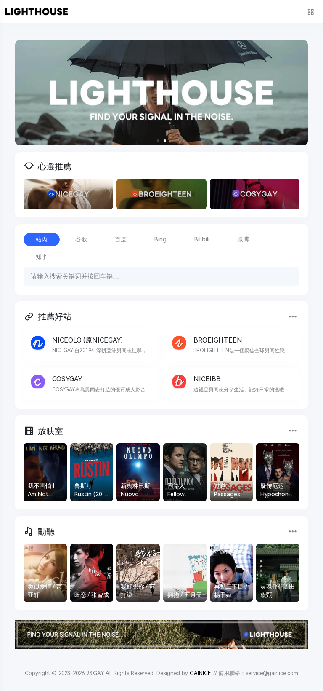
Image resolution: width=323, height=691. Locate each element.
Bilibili (201, 239)
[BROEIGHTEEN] (232, 345)
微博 (243, 239)
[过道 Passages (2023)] (231, 472)
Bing (160, 239)
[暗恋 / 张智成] (92, 573)
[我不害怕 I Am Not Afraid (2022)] (45, 472)
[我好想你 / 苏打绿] (138, 573)
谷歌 (81, 239)
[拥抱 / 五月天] (185, 573)
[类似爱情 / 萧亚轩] (45, 573)
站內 (42, 239)
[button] (158, 140)
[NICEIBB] (232, 384)
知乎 (42, 256)
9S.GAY (94, 673)
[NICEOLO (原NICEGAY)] (91, 345)
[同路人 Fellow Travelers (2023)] (185, 472)
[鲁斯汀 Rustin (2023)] (92, 472)
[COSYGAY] (91, 384)
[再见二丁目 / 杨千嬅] (231, 573)
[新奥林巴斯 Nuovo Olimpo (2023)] (138, 472)
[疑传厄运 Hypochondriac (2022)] (277, 472)
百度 (121, 239)
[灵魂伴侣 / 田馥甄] (277, 573)
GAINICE (200, 673)
